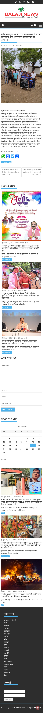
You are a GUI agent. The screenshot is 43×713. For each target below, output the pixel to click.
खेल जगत (7, 628)
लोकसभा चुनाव (8, 664)
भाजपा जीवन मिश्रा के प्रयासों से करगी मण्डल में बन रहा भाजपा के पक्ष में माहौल (32, 172)
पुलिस (5, 639)
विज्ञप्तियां (6, 669)
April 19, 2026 (6, 591)
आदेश (5, 622)
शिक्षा (5, 675)
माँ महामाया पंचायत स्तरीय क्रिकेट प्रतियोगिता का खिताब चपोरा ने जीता (10, 172)
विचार (5, 667)
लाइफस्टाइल (8, 661)
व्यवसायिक (7, 672)
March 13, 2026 (8, 243)
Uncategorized (6, 162)
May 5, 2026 (6, 497)
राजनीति (6, 653)
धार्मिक (6, 636)
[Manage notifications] (37, 708)
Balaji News (18, 45)
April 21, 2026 (6, 540)
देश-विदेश (7, 634)
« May (3, 459)
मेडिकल (6, 647)
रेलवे (5, 658)
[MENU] (40, 25)
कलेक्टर (6, 625)
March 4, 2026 (7, 290)
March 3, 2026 (7, 338)
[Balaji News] (3, 25)
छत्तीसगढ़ (3, 556)
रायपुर (2, 513)
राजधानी (6, 650)
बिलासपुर (6, 642)
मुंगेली (8, 556)
